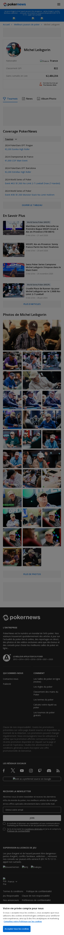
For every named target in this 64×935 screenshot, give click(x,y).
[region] (32, 919)
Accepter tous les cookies (17, 928)
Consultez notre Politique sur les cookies (23, 921)
